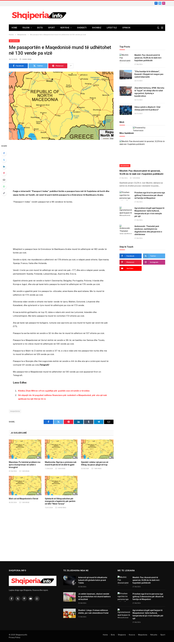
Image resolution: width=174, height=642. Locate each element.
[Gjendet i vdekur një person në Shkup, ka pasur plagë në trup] (97, 449)
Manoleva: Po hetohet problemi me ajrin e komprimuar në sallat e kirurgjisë (24, 464)
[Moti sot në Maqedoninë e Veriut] (25, 485)
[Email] (4, 179)
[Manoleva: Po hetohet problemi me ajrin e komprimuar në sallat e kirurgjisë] (25, 449)
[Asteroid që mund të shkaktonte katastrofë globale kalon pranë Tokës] (69, 580)
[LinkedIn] (4, 166)
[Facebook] (4, 153)
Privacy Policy (14, 637)
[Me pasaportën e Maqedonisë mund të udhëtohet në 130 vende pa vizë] (61, 106)
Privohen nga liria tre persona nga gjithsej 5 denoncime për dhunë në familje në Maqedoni (149, 195)
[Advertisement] (61, 165)
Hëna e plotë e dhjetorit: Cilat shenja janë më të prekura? (147, 108)
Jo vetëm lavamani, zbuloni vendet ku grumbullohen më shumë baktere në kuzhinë (94, 596)
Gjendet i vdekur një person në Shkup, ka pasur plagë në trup (94, 463)
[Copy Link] (4, 193)
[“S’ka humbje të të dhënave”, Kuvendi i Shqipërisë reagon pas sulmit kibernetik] (125, 74)
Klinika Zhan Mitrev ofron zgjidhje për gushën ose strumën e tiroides (54, 390)
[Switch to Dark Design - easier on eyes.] (158, 28)
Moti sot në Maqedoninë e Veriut (23, 499)
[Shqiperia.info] (39, 15)
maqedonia (15, 411)
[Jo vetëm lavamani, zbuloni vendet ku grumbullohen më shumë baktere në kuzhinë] (69, 597)
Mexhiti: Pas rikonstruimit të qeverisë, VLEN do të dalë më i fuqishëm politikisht (148, 58)
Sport (51, 28)
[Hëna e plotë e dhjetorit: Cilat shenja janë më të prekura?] (125, 110)
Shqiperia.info (21, 635)
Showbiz (96, 28)
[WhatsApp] (4, 186)
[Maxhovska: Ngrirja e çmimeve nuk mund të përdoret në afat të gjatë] (61, 449)
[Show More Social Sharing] (70, 65)
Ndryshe (64, 28)
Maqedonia (14, 41)
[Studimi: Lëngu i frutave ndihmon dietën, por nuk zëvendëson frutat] (69, 613)
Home (14, 28)
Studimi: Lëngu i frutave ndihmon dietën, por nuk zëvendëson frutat (93, 611)
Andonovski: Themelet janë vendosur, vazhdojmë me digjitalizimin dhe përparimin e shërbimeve (148, 230)
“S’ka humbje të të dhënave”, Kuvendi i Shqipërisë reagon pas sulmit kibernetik (148, 74)
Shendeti (82, 28)
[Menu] (162, 28)
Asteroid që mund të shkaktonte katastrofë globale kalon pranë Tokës (92, 580)
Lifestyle (112, 28)
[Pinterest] (4, 173)
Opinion (126, 28)
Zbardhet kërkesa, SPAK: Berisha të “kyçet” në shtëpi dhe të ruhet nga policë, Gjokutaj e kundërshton (149, 92)
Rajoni (26, 28)
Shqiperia (122, 635)
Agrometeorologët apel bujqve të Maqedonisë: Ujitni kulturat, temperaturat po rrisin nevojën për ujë (149, 212)
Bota (40, 28)
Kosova (132, 635)
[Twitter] (4, 159)
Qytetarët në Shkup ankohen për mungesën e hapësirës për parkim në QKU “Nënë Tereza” (60, 501)
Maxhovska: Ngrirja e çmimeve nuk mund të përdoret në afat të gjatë (60, 463)
